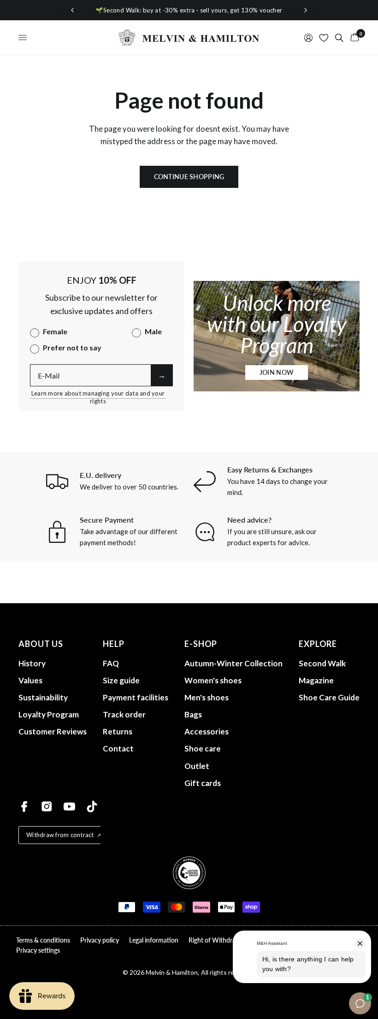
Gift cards (202, 783)
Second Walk (322, 663)
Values (30, 680)
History (32, 663)
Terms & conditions (43, 940)
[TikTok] (92, 806)
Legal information (153, 940)
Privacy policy (99, 940)
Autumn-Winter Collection (233, 663)
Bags (193, 714)
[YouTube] (69, 806)
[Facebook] (24, 806)
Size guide (121, 680)
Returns (117, 731)
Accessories (206, 731)
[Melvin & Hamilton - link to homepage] (189, 37)
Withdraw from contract (60, 834)
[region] (189, 10)
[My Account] (308, 37)
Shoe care (202, 748)
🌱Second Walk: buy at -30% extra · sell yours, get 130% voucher (188, 10)
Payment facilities (135, 697)
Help (113, 644)
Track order (124, 714)
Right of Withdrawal (217, 940)
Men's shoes (206, 697)
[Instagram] (47, 806)
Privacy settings (38, 950)
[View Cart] (353, 37)
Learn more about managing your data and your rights (98, 393)
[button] (276, 372)
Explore (318, 644)
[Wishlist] (324, 37)
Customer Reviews (52, 731)
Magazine (316, 680)
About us (40, 644)
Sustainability (43, 697)
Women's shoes (213, 680)
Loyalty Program (48, 714)
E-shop (200, 644)
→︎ (161, 375)
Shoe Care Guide (329, 697)
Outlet (196, 766)
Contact (118, 748)
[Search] (339, 37)
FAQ (111, 663)
